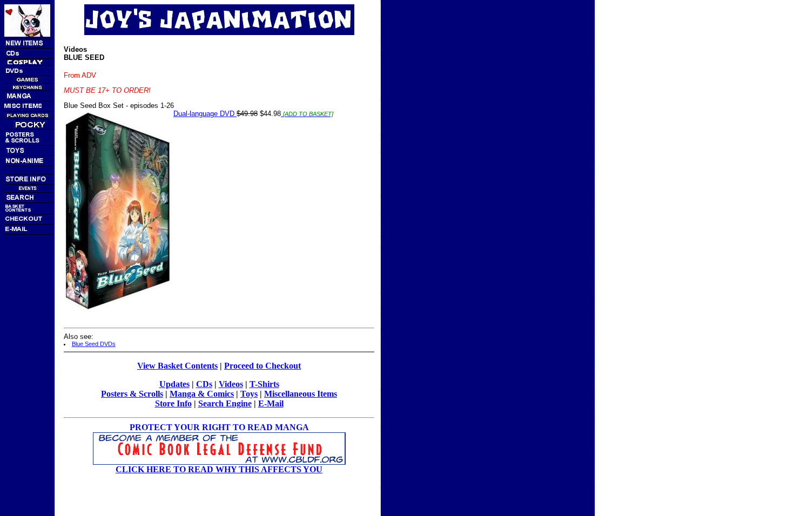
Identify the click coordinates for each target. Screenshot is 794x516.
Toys (249, 393)
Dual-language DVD (205, 114)
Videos (231, 384)
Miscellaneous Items (300, 393)
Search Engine (225, 403)
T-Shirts (264, 384)
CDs (204, 384)
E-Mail (271, 403)
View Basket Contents (177, 365)
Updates (174, 384)
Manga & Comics (202, 393)
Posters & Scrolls (132, 393)
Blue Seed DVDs (94, 344)
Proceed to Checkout (262, 365)
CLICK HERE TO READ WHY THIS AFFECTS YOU (219, 469)
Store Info (173, 403)
